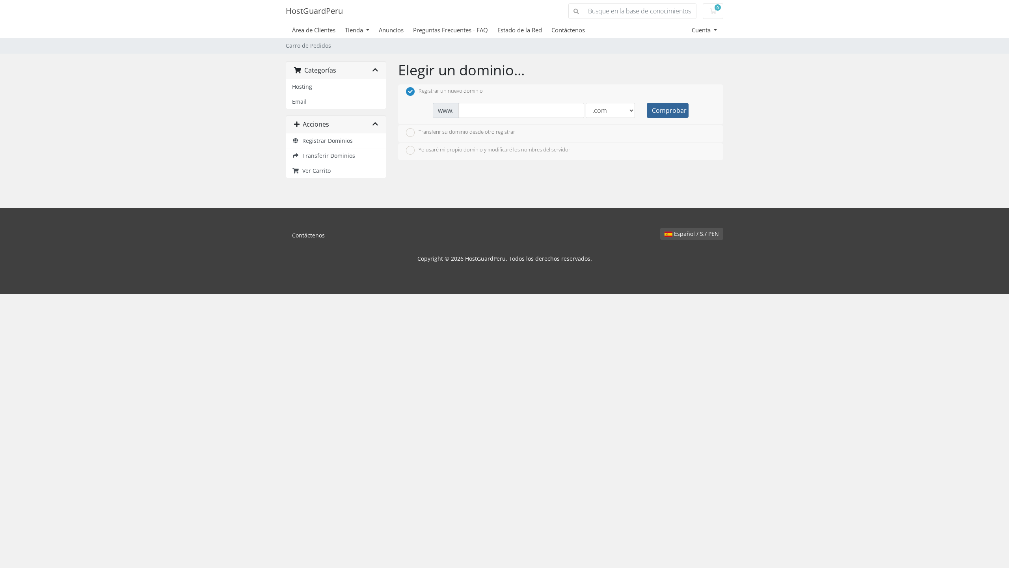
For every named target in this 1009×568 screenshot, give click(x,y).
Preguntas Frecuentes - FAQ (450, 30)
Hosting (302, 86)
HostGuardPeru (314, 11)
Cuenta (702, 30)
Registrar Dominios (326, 140)
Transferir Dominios (327, 155)
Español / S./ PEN (695, 233)
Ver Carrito (315, 170)
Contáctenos (568, 30)
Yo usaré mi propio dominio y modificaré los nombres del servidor (494, 149)
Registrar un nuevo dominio (451, 91)
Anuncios (391, 30)
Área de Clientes (313, 30)
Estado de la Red (519, 30)
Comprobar (669, 110)
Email (299, 101)
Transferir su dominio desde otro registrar (467, 131)
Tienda (355, 30)
